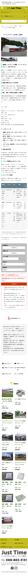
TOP (2, 26)
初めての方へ (7, 363)
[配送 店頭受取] (14, 264)
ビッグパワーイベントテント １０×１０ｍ (7, 422)
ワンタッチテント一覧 (10, 172)
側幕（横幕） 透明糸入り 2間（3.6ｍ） (7, 484)
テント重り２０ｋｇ (20, 399)
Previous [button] (3, 46)
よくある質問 (19, 373)
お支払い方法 (7, 373)
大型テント (21, 26)
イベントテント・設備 (11, 26)
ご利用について (8, 16)
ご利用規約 (3, 543)
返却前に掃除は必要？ (20, 368)
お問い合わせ (4, 539)
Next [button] (24, 46)
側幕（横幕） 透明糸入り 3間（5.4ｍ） (7, 506)
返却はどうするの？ (9, 367)
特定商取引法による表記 (6, 546)
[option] (14, 47)
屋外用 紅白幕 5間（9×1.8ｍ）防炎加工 (7, 401)
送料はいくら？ (20, 363)
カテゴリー (7, 12)
